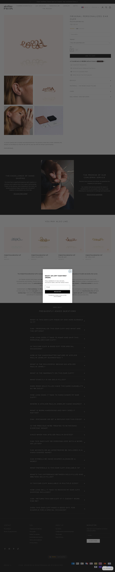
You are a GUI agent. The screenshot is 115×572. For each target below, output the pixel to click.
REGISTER (57, 291)
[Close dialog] (70, 271)
